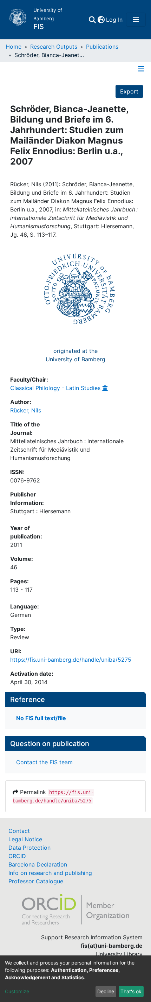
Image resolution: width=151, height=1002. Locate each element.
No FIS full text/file (41, 718)
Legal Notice (25, 839)
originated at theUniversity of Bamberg (75, 355)
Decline (105, 991)
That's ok (131, 991)
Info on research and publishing (50, 872)
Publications (102, 46)
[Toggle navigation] (136, 20)
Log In (114, 19)
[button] (101, 19)
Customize (17, 991)
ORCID (17, 856)
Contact (19, 830)
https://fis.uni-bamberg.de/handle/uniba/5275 (70, 659)
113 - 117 (21, 589)
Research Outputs (53, 46)
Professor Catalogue (35, 881)
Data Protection (29, 847)
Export (129, 91)
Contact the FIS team (44, 762)
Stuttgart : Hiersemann (40, 511)
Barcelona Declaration (37, 864)
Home (13, 46)
